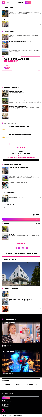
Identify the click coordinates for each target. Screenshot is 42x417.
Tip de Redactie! (20, 2)
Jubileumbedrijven (19, 383)
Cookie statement (6, 404)
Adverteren (28, 2)
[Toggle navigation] (24, 2)
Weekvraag (17, 384)
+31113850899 (4, 407)
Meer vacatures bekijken (5, 143)
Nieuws (30, 383)
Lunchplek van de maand (33, 384)
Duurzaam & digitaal (6, 383)
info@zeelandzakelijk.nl (6, 406)
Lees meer (21, 160)
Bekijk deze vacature (12, 129)
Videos (3, 344)
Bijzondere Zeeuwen (6, 384)
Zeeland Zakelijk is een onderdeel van (12, 415)
